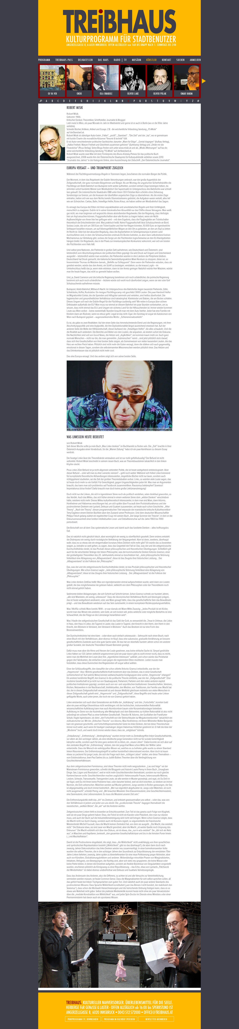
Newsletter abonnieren (156, 1019)
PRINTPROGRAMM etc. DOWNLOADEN (83, 1019)
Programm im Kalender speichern (119, 1019)
